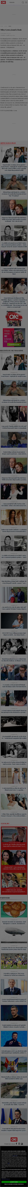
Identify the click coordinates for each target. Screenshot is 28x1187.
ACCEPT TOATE (14, 1182)
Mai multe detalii (14, 1155)
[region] (14, 1166)
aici (8, 1163)
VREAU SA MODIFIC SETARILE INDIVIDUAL (14, 1184)
